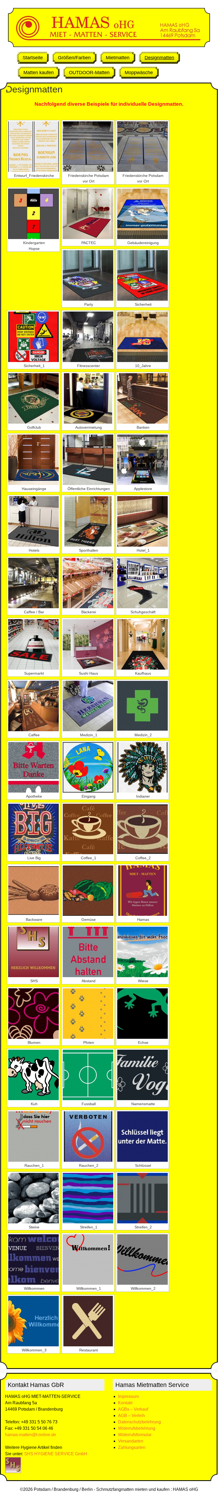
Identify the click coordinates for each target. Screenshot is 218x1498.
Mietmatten (117, 57)
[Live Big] (33, 829)
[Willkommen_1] (88, 1259)
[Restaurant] (88, 1321)
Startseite (33, 57)
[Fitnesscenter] (88, 337)
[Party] (88, 275)
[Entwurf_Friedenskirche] (33, 146)
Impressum (128, 1396)
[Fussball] (88, 1075)
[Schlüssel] (142, 1136)
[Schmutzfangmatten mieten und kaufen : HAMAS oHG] (109, 45)
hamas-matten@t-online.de (30, 1434)
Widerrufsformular (135, 1434)
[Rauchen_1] (33, 1136)
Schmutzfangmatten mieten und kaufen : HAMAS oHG (147, 1489)
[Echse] (142, 1013)
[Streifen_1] (88, 1198)
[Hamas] (142, 890)
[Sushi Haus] (88, 644)
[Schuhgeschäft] (142, 583)
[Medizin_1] (88, 706)
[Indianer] (142, 767)
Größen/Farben (74, 57)
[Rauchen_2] (88, 1136)
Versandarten (130, 1441)
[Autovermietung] (88, 398)
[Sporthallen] (88, 521)
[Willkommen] (33, 1259)
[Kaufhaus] (142, 644)
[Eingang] (88, 767)
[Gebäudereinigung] (142, 214)
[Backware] (33, 890)
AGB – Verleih (131, 1415)
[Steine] (33, 1198)
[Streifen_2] (142, 1198)
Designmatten (159, 57)
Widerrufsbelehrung (136, 1428)
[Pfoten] (88, 1013)
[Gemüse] (88, 890)
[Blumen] (33, 1013)
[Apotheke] (33, 767)
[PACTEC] (88, 214)
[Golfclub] (33, 398)
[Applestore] (142, 460)
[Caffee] (33, 706)
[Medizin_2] (142, 706)
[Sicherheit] (142, 275)
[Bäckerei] (88, 583)
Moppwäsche (139, 72)
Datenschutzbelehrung (139, 1422)
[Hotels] (33, 521)
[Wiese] (142, 952)
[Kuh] (33, 1075)
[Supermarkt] (33, 644)
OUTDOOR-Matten (89, 72)
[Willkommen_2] (142, 1259)
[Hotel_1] (142, 521)
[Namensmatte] (142, 1075)
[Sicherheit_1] (33, 337)
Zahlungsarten (131, 1447)
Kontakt (125, 1403)
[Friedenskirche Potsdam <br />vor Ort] (88, 146)
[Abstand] (88, 952)
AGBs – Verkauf (133, 1409)
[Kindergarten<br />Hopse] (33, 214)
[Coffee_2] (142, 829)
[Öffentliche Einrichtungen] (88, 460)
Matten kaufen (38, 72)
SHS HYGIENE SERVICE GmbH (55, 1454)
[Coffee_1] (88, 829)
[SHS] (33, 952)
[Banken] (142, 398)
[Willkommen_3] (33, 1321)
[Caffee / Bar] (33, 583)
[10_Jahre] (142, 337)
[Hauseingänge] (33, 460)
